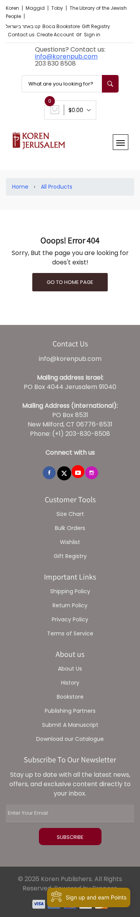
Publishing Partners (70, 711)
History (70, 683)
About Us (70, 669)
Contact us (21, 34)
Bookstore (70, 697)
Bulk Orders (70, 528)
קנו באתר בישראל (23, 26)
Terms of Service (70, 633)
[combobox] (70, 84)
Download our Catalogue (70, 739)
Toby (57, 8)
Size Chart (70, 514)
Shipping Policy (70, 591)
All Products (56, 187)
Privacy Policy (70, 619)
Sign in (92, 34)
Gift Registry (96, 26)
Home (20, 187)
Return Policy (70, 605)
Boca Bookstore (61, 26)
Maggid (36, 8)
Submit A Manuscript (70, 725)
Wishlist (70, 542)
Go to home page (70, 282)
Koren (13, 8)
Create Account (55, 34)
